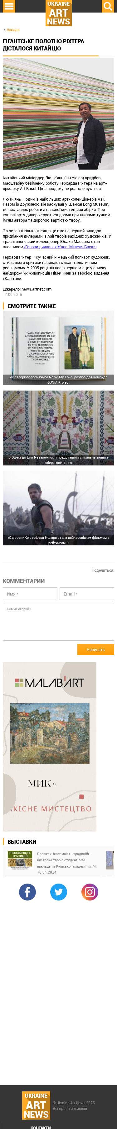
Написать (96, 649)
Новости (13, 30)
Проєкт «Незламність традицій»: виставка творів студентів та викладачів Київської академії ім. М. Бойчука (67, 860)
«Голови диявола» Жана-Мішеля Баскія (59, 246)
